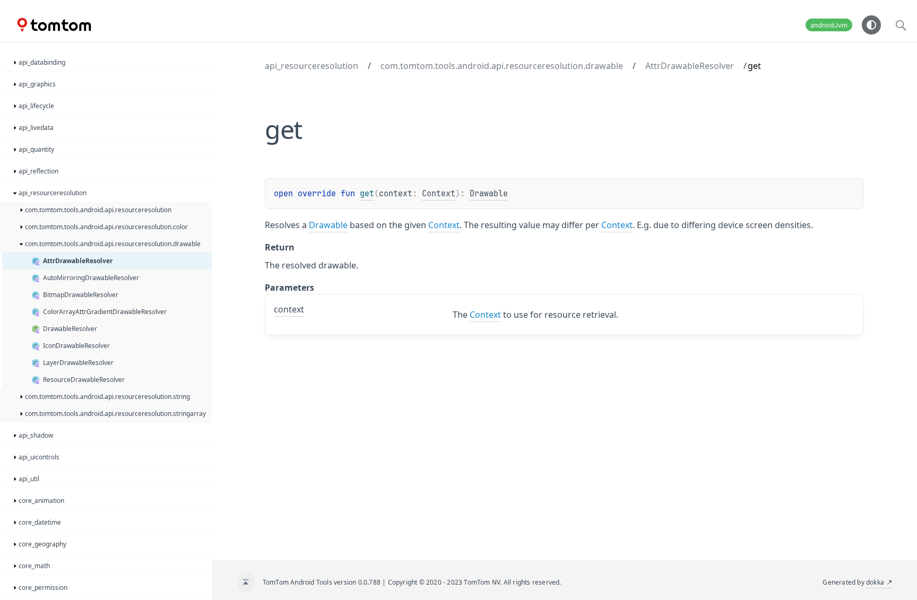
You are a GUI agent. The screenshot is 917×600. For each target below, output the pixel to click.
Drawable (489, 193)
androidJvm (828, 25)
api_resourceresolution (311, 66)
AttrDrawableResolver (689, 66)
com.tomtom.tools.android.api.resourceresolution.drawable (501, 66)
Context (438, 193)
